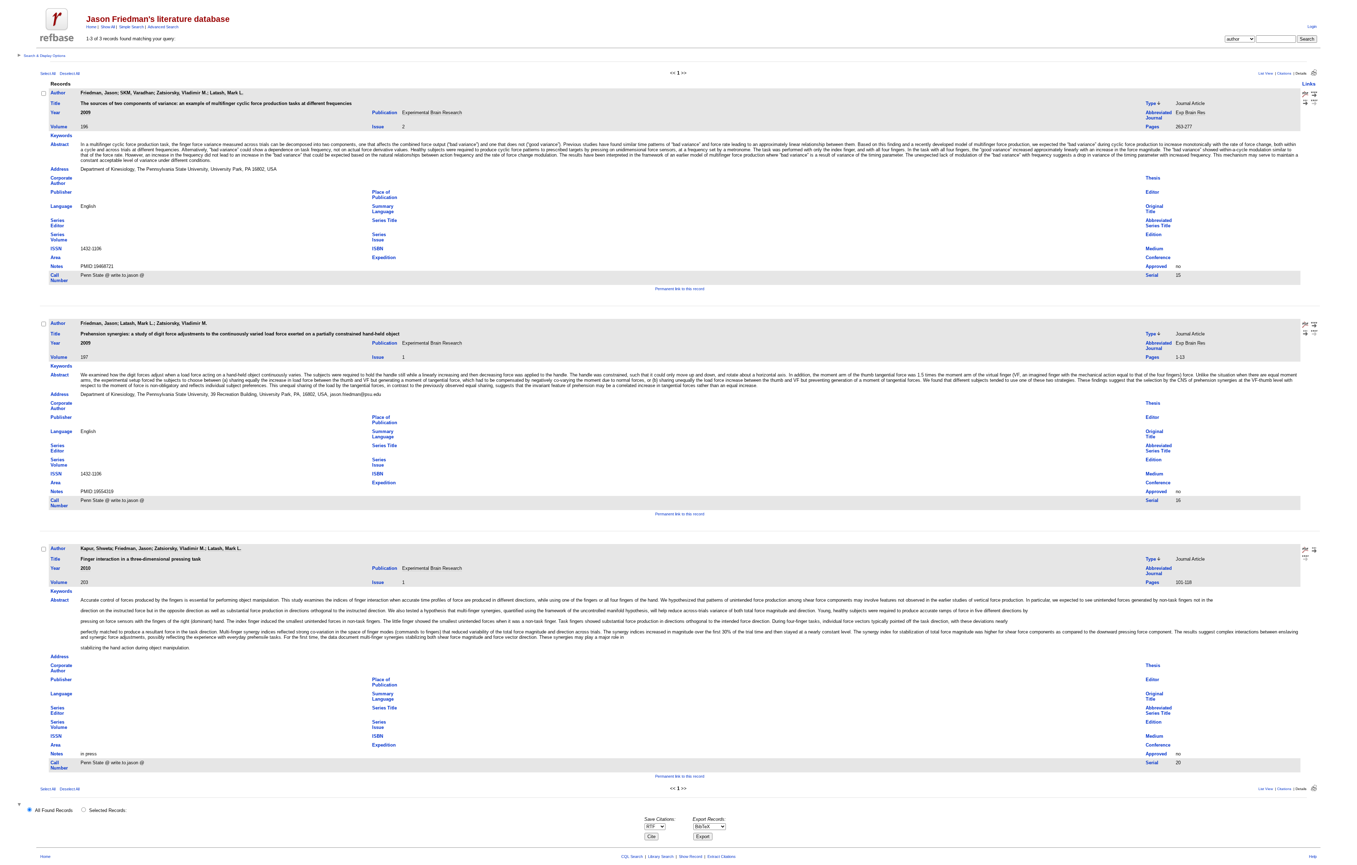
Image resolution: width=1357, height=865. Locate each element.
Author (58, 92)
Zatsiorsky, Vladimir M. (182, 92)
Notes (57, 266)
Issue (378, 126)
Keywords (61, 135)
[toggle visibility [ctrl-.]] (20, 805)
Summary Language (383, 209)
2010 (85, 568)
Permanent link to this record (679, 289)
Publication (384, 112)
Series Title (384, 220)
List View (1265, 73)
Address (60, 169)
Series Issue (379, 237)
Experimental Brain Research (432, 112)
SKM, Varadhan (137, 92)
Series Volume (59, 237)
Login (1312, 26)
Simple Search (131, 27)
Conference (1158, 257)
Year (55, 112)
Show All (108, 27)
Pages (1152, 126)
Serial (1152, 275)
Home (91, 27)
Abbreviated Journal (1159, 115)
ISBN (377, 248)
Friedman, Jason (99, 92)
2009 (85, 112)
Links (1309, 84)
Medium (1154, 248)
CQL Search (632, 856)
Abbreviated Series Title (1159, 223)
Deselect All (70, 73)
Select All (47, 73)
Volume (59, 126)
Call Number (59, 278)
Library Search (661, 856)
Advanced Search (163, 27)
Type (1151, 103)
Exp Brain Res (1190, 112)
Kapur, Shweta (96, 548)
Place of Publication (384, 194)
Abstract (60, 144)
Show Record (690, 856)
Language (61, 206)
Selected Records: (108, 810)
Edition (1154, 234)
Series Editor (57, 223)
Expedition (384, 257)
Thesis (1153, 178)
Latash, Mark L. (226, 92)
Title (55, 103)
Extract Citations (721, 856)
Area (55, 257)
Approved (1156, 266)
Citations (1284, 73)
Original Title (1154, 209)
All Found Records (54, 810)
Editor (1152, 192)
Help (1313, 856)
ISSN (56, 248)
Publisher (61, 192)
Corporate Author (61, 180)
